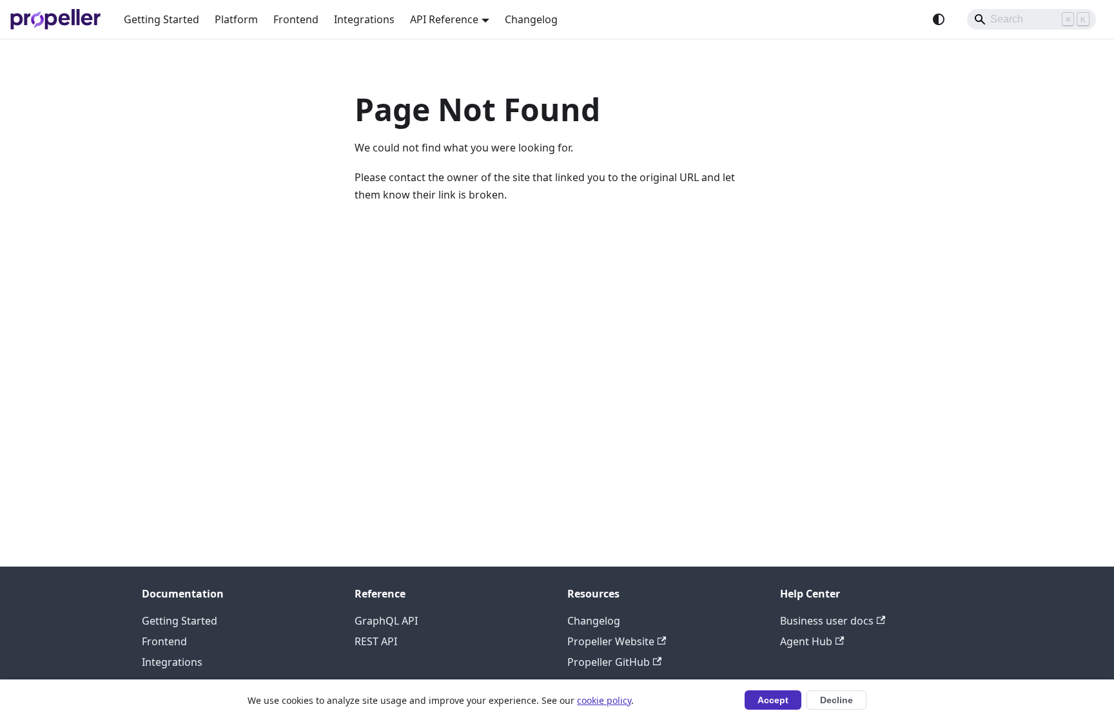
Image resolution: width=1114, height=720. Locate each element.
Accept (772, 700)
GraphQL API (386, 621)
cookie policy (604, 700)
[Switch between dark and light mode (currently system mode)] (938, 19)
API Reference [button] (444, 19)
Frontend (295, 19)
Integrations (364, 19)
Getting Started (161, 19)
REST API (376, 641)
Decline (836, 700)
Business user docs (827, 621)
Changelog (531, 19)
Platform (236, 19)
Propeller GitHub (608, 662)
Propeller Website (610, 641)
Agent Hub (806, 641)
